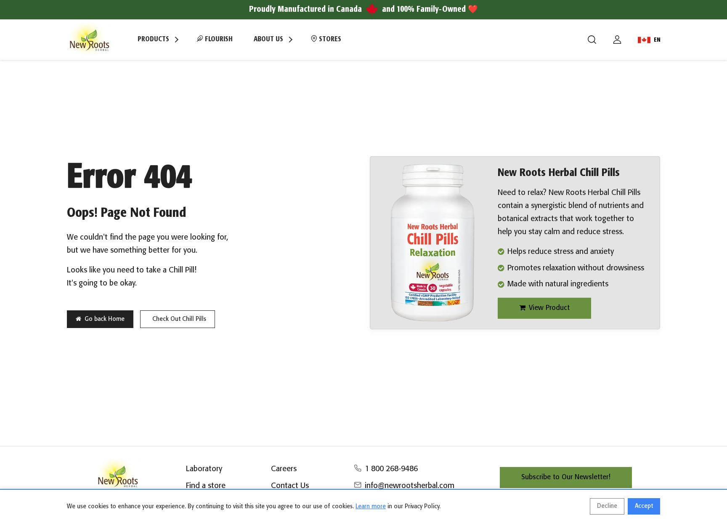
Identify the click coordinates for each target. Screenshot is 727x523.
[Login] (617, 39)
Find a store (206, 486)
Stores (329, 39)
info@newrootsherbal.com (409, 486)
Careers (284, 469)
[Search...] (592, 39)
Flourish (218, 39)
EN (657, 40)
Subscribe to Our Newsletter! (565, 477)
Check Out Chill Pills (179, 319)
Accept (644, 506)
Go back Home (105, 319)
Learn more (371, 507)
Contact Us (290, 486)
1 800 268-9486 (391, 469)
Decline (607, 506)
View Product (549, 308)
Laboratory (204, 469)
